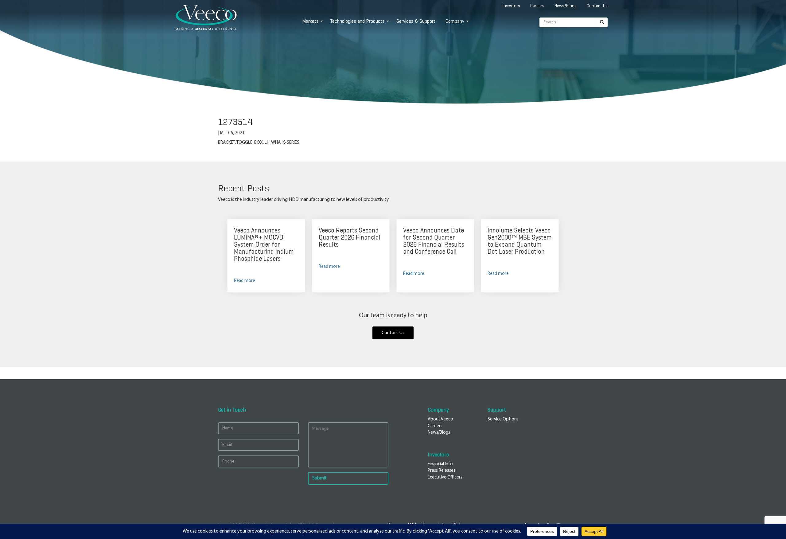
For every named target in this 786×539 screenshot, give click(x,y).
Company (455, 21)
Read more (244, 281)
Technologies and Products (357, 21)
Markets (310, 21)
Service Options (503, 419)
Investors (511, 6)
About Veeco (440, 419)
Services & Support (415, 21)
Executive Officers (445, 477)
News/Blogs (565, 6)
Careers (537, 6)
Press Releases (441, 470)
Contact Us (597, 6)
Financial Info (440, 464)
